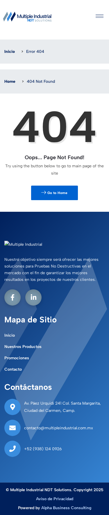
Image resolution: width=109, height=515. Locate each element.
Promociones (16, 358)
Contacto (13, 369)
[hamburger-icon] (99, 16)
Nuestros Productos (23, 346)
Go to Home (57, 193)
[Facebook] (12, 297)
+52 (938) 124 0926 (43, 448)
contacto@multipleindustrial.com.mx (58, 428)
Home (9, 81)
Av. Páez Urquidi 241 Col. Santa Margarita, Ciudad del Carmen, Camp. (62, 407)
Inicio (9, 51)
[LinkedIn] (33, 297)
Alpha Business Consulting (66, 507)
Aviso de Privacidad (54, 498)
